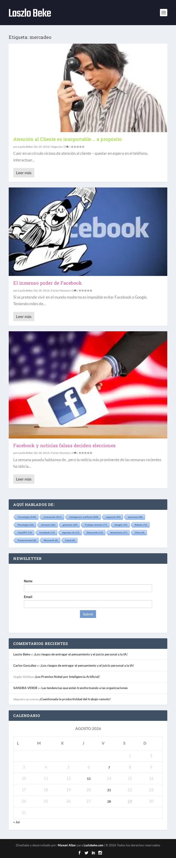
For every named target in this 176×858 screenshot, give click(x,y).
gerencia (70, 524)
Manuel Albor (67, 845)
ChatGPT (25, 532)
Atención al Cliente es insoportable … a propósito (67, 139)
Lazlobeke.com (93, 845)
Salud (70, 540)
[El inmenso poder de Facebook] (88, 231)
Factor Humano (60, 290)
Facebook (47, 532)
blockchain (118, 532)
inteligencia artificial (83, 517)
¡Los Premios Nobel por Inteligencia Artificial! (67, 677)
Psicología (26, 524)
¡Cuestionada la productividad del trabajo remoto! (75, 699)
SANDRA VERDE (25, 688)
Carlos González (24, 665)
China (139, 532)
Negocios (56, 146)
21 (109, 790)
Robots (141, 524)
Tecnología (27, 517)
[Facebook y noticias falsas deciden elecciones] (88, 384)
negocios (113, 517)
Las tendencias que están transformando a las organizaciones (84, 688)
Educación (95, 532)
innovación (53, 517)
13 (89, 778)
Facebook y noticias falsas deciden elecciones (64, 445)
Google (121, 524)
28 (109, 801)
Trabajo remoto (96, 524)
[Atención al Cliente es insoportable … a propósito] (88, 88)
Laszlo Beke (25, 146)
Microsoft (51, 540)
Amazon (48, 524)
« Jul (16, 822)
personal (135, 517)
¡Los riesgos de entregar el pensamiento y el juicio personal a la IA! (81, 654)
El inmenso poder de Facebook (47, 283)
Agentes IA (70, 532)
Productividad (27, 540)
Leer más (23, 172)
